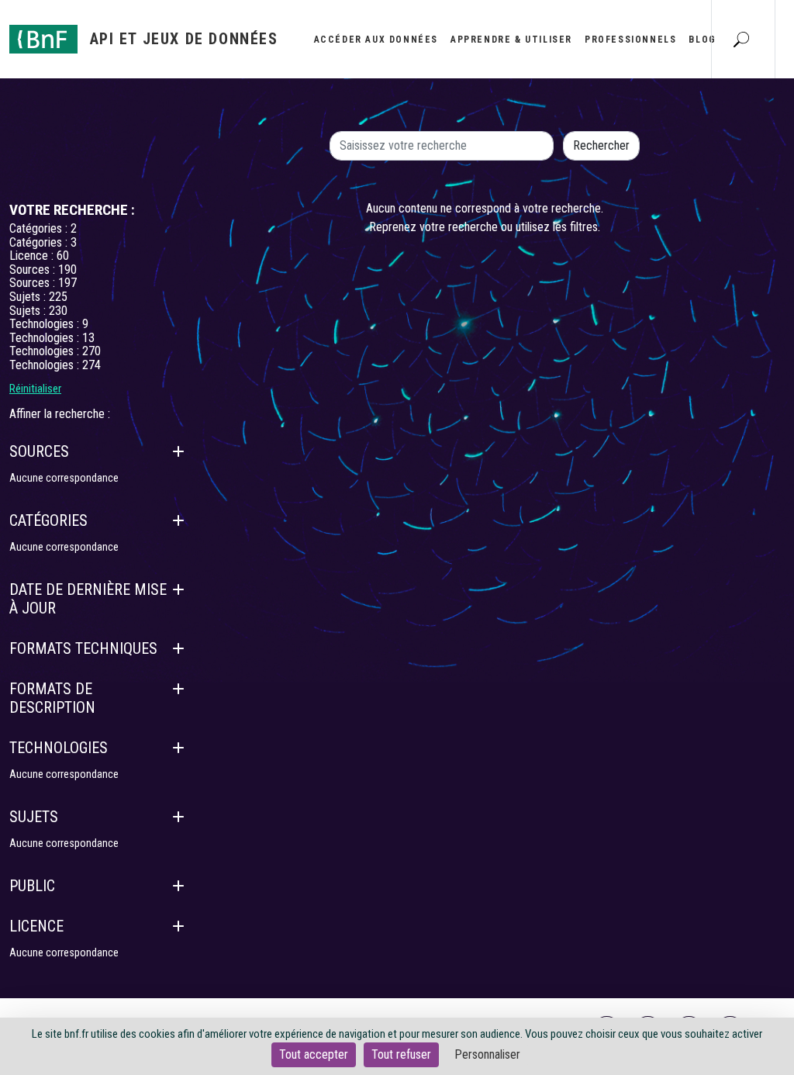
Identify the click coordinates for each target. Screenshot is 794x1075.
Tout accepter (313, 1054)
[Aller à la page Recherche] (741, 39)
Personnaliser (487, 1054)
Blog (702, 39)
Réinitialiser (35, 389)
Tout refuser (401, 1054)
